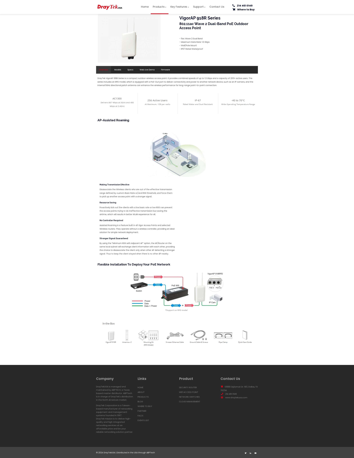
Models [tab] (117, 69)
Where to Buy (246, 9)
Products (159, 6)
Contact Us (216, 6)
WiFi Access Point (188, 392)
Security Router (188, 387)
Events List (143, 420)
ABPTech (150, 452)
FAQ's (140, 415)
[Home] (110, 6)
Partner (142, 410)
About (141, 392)
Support (198, 6)
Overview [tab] (103, 69)
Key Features (179, 6)
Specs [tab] (130, 69)
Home (145, 6)
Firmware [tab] (165, 69)
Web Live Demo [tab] (147, 69)
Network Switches (189, 396)
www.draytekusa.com (236, 397)
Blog (140, 401)
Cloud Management (189, 401)
